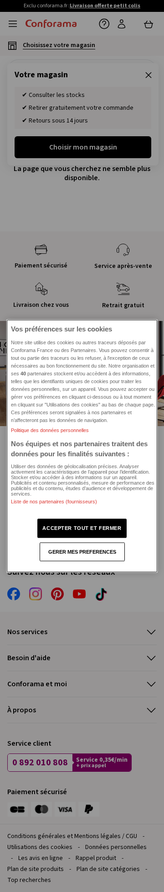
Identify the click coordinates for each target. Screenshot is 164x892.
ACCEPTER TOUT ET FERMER (81, 527)
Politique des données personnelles (50, 430)
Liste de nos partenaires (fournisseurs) (54, 501)
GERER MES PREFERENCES (82, 551)
